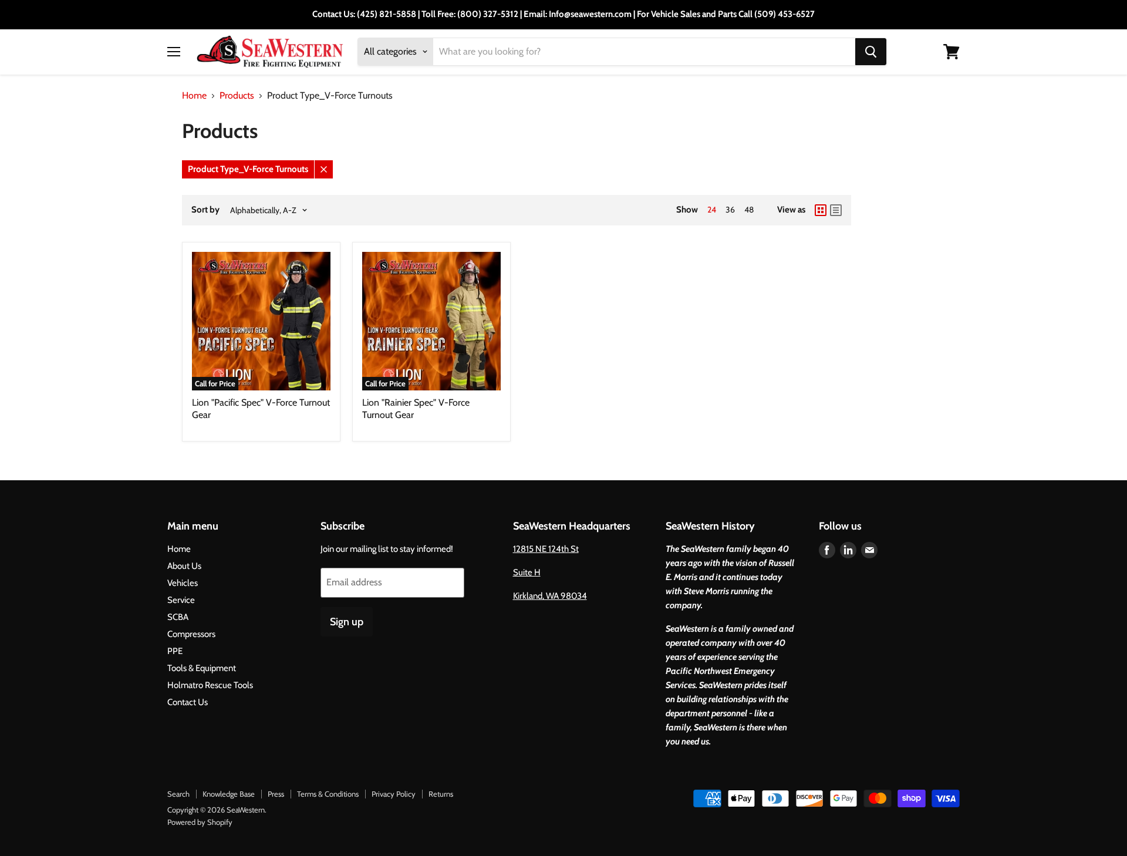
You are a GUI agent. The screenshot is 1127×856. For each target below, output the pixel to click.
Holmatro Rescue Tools (210, 685)
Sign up (346, 621)
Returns (440, 793)
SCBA (177, 617)
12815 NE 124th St (546, 549)
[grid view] (820, 210)
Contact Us (187, 702)
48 (749, 209)
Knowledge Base (229, 793)
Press (276, 793)
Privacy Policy (394, 793)
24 (711, 209)
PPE (175, 651)
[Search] (870, 51)
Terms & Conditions (328, 793)
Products (237, 95)
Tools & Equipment (201, 668)
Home (194, 95)
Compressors (191, 634)
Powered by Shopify (199, 822)
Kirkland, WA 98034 (550, 596)
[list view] (836, 210)
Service (181, 600)
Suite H (527, 572)
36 (730, 209)
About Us (184, 566)
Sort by (205, 210)
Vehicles (182, 583)
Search (178, 793)
